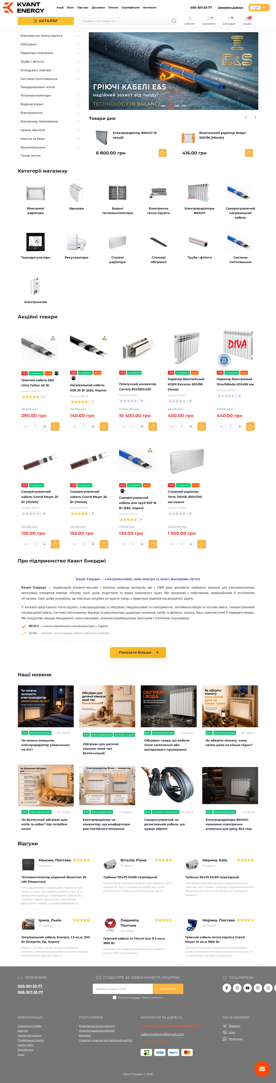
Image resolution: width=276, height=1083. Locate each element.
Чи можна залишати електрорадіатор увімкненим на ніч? (45, 744)
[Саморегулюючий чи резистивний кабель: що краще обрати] (169, 786)
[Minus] (26, 427)
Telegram (234, 1025)
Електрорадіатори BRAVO (96, 1030)
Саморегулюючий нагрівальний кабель (105, 1040)
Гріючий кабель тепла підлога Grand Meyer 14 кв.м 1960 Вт (215, 939)
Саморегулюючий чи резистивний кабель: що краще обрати (164, 824)
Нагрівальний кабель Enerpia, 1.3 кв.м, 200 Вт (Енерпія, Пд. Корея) (55, 939)
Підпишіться (168, 988)
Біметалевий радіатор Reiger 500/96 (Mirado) (136, 135)
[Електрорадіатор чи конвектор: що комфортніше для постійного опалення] (107, 786)
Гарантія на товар (29, 1025)
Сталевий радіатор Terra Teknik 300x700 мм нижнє (185, 497)
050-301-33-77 (30, 986)
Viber (232, 1032)
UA (257, 7)
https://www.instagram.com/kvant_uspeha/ (237, 988)
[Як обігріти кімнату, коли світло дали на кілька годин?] (230, 706)
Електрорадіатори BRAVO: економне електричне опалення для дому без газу (229, 824)
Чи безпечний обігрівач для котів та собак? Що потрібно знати (44, 824)
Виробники (25, 1049)
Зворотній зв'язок (29, 1035)
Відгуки (23, 1030)
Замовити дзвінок (230, 7)
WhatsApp (235, 1038)
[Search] (174, 21)
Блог (70, 7)
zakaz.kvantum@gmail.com (162, 1034)
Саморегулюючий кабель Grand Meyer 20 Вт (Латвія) (39, 497)
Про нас (82, 7)
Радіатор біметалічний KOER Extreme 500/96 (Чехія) (186, 384)
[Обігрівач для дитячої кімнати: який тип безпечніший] (107, 706)
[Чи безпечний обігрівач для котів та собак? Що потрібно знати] (46, 786)
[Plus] (44, 427)
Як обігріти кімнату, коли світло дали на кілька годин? (229, 742)
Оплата (113, 7)
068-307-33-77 (30, 992)
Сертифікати (131, 7)
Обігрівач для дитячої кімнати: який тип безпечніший (101, 748)
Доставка (98, 7)
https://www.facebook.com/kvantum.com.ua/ (227, 988)
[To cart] (162, 153)
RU (264, 7)
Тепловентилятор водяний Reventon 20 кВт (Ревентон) (53, 879)
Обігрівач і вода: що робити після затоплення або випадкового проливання (167, 744)
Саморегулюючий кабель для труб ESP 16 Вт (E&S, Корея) (223, 135)
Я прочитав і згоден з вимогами (140, 997)
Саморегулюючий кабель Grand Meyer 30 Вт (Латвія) (88, 497)
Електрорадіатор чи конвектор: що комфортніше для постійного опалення (106, 824)
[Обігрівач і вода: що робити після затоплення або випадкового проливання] (169, 706)
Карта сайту (26, 1044)
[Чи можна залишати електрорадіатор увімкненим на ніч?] (46, 706)
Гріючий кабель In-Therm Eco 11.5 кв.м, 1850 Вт (134, 941)
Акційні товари (38, 317)
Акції (60, 7)
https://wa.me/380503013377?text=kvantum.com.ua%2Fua (268, 988)
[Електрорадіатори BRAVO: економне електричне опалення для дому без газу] (230, 786)
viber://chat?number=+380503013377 (258, 988)
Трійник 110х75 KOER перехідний (130, 877)
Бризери (85, 1035)
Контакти (149, 7)
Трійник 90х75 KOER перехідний (212, 877)
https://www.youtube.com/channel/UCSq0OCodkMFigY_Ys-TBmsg (247, 988)
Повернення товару (31, 1040)
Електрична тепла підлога (96, 1025)
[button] (163, 105)
